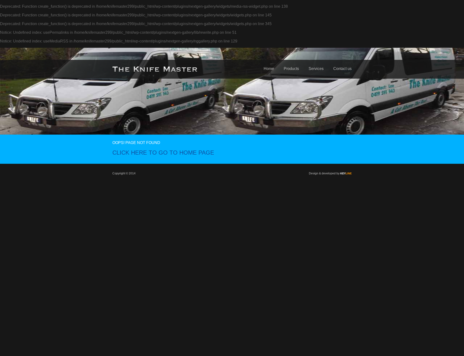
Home (269, 69)
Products (291, 69)
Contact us (342, 69)
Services (316, 69)
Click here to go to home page (163, 152)
